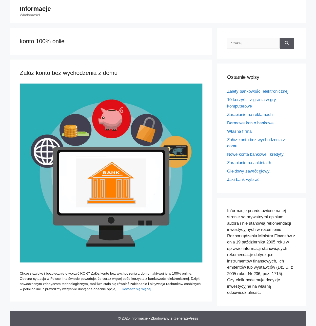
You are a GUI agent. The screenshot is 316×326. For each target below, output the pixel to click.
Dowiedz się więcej (136, 289)
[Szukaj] (287, 43)
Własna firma (239, 131)
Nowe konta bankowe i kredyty (255, 154)
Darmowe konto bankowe (250, 123)
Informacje (35, 8)
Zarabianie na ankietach (249, 162)
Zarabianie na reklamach (250, 114)
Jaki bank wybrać (243, 179)
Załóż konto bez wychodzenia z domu (69, 72)
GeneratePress (186, 318)
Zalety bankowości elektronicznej (257, 91)
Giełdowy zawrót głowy (248, 171)
